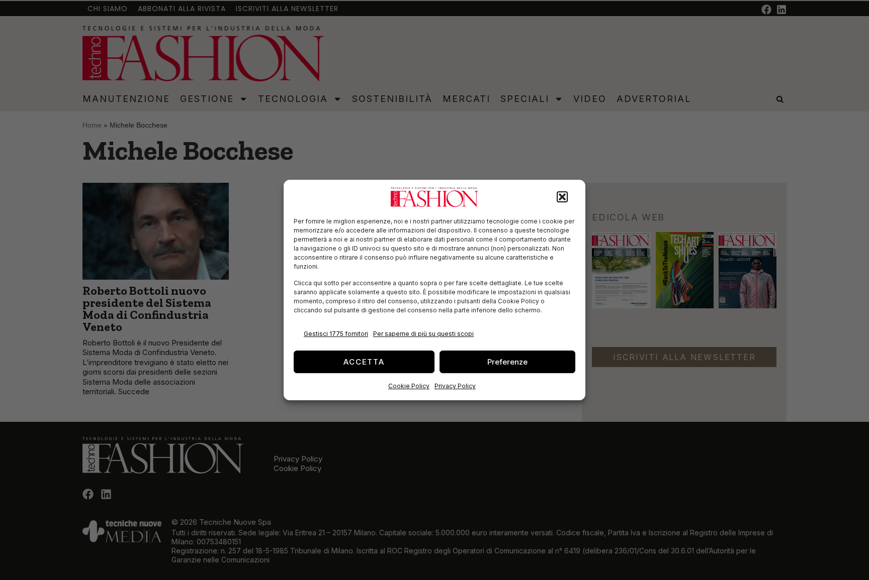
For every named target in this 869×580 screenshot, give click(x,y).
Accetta (364, 362)
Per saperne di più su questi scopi (423, 333)
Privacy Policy (455, 386)
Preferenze (507, 362)
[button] (562, 197)
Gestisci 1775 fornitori (336, 333)
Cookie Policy (408, 386)
